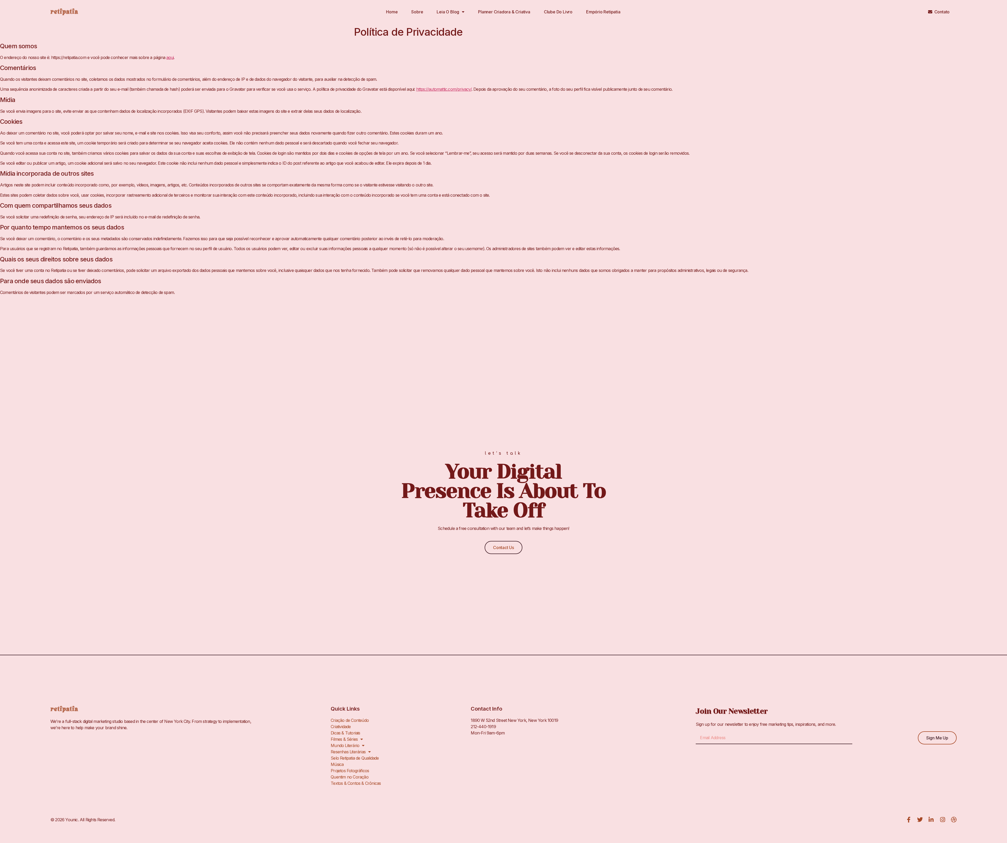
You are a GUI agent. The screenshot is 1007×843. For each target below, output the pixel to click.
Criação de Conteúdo (350, 720)
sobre (417, 11)
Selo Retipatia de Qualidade (355, 758)
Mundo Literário (345, 745)
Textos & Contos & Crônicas (356, 783)
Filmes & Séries (344, 739)
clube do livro (558, 11)
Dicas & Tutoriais (345, 732)
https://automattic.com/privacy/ (444, 89)
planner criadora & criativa (504, 11)
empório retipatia (603, 11)
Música (337, 764)
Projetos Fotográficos (350, 770)
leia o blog (448, 11)
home (392, 11)
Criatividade (341, 726)
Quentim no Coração (349, 777)
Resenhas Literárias (348, 751)
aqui (170, 57)
